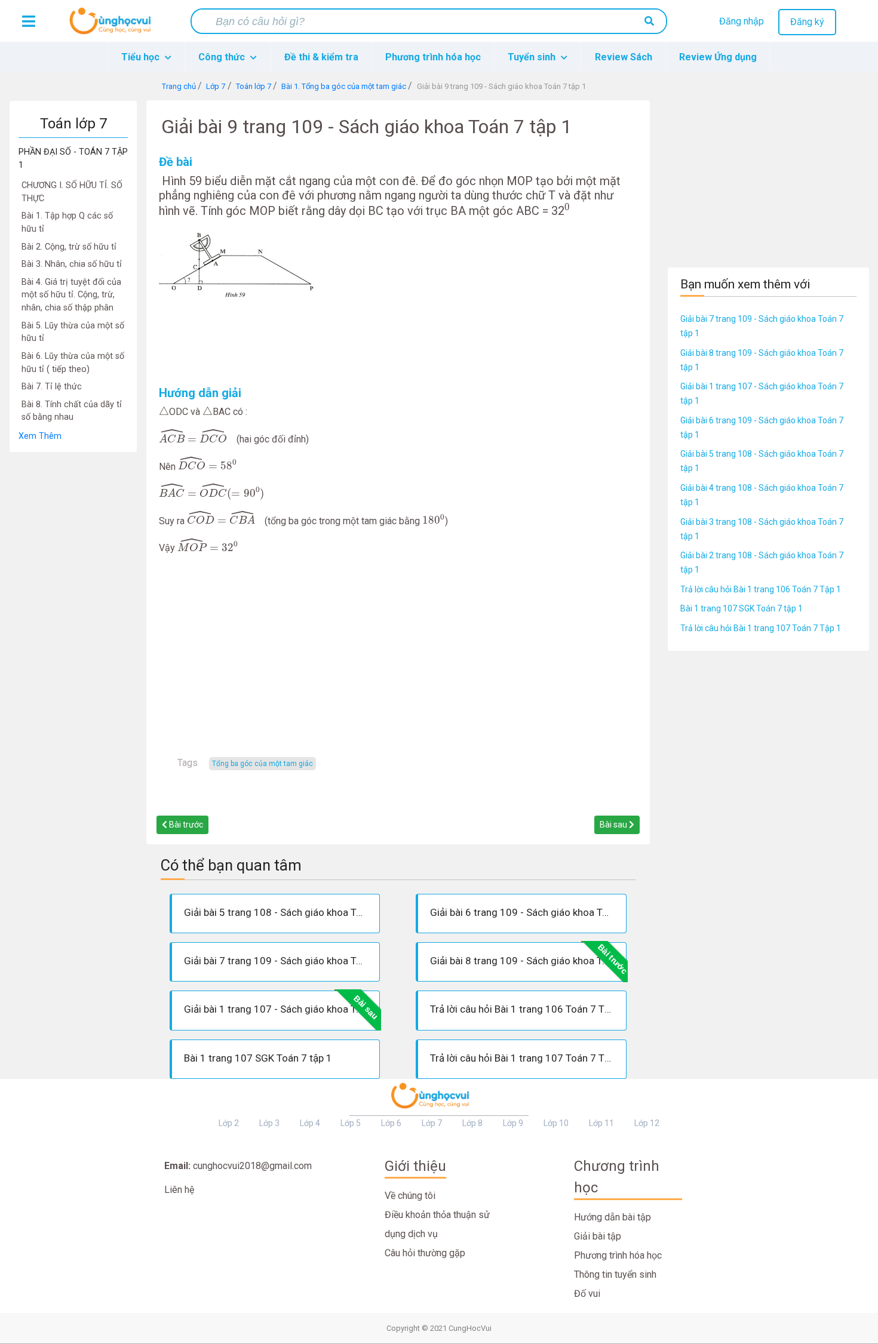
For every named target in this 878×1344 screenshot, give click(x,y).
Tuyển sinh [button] (533, 57)
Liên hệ (179, 1189)
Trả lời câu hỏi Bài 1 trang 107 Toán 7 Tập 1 (760, 628)
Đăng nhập (741, 21)
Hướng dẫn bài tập (612, 1217)
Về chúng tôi (410, 1195)
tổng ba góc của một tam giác (262, 763)
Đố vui (587, 1293)
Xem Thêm (40, 436)
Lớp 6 (391, 1123)
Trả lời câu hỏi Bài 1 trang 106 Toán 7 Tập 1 (760, 589)
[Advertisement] (73, 632)
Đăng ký (807, 21)
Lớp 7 (432, 1123)
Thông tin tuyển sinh (615, 1274)
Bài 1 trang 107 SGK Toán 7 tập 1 (741, 608)
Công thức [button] (222, 57)
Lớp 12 (646, 1123)
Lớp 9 (513, 1123)
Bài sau (614, 824)
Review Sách (623, 57)
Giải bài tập (597, 1236)
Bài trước (185, 824)
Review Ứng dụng (718, 57)
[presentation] (567, 209)
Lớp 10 (556, 1123)
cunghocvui (113, 26)
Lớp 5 (350, 1123)
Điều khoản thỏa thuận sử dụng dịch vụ (437, 1224)
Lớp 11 (601, 1123)
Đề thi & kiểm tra (321, 57)
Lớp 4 (310, 1123)
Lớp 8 (472, 1123)
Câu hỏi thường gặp (425, 1253)
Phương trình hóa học (433, 57)
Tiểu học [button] (141, 57)
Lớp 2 (229, 1123)
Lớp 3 (269, 1123)
